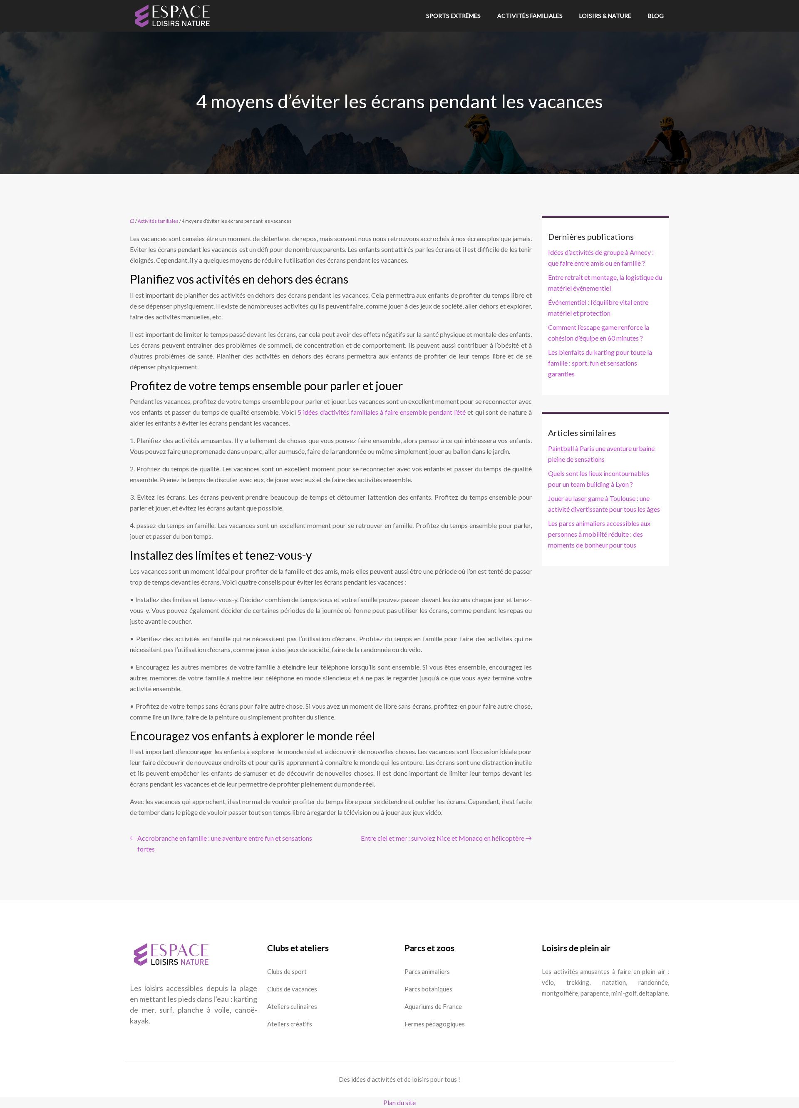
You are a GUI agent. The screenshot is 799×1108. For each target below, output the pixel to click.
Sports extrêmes (453, 15)
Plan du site (399, 1102)
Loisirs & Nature (605, 15)
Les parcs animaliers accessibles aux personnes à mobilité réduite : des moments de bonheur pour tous (599, 534)
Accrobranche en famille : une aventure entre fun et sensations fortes (224, 843)
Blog (656, 15)
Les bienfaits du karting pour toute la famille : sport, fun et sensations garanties (600, 363)
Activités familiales (530, 15)
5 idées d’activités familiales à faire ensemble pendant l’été (382, 412)
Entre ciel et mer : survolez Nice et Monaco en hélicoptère (442, 838)
